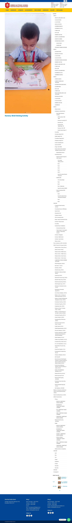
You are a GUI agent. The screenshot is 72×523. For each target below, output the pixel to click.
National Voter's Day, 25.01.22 (60, 373)
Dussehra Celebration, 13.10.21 (60, 330)
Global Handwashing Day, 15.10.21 (60, 328)
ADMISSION (45, 10)
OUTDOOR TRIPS (58, 51)
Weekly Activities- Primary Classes (61, 247)
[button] (25, 112)
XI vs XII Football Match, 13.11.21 (60, 343)
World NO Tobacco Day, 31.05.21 (60, 279)
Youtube (29, 515)
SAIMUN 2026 (58, 45)
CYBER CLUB (57, 30)
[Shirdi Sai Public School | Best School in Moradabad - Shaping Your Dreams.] (17, 5)
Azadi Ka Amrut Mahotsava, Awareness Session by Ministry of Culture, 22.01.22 (60, 366)
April (56, 453)
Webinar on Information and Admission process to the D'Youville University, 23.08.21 (60, 391)
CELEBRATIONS (58, 86)
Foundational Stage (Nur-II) (59, 138)
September (57, 461)
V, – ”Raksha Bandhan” (60, 486)
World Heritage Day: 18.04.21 (60, 263)
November (56, 465)
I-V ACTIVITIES (57, 22)
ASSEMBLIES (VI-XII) (58, 28)
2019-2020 (55, 450)
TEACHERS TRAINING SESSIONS (61, 47)
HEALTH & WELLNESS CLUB (60, 17)
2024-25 (55, 76)
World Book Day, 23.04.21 (59, 269)
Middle (56, 423)
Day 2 (59, 165)
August (56, 459)
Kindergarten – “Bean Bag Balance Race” (60, 478)
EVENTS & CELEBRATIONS (60, 36)
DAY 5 (59, 172)
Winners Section (57, 109)
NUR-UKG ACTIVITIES (59, 53)
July (55, 457)
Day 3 (59, 193)
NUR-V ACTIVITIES (58, 24)
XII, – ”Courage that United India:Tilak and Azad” (61, 482)
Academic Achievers (58, 215)
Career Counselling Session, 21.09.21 (60, 394)
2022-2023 (55, 203)
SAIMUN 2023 (58, 177)
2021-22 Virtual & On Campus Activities (60, 245)
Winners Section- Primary (59, 249)
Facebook (27, 515)
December (56, 467)
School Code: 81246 (54, 5)
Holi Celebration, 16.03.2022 (59, 388)
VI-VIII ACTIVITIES (58, 100)
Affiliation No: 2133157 (63, 4)
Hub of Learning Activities (59, 217)
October (56, 463)
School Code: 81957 (63, 5)
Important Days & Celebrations (60, 225)
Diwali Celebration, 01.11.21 (59, 337)
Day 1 (59, 163)
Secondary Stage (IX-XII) (59, 134)
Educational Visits (58, 213)
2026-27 (55, 15)
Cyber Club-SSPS (58, 144)
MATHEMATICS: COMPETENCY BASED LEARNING (60, 406)
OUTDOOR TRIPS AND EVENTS (60, 84)
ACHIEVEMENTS (28, 10)
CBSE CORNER (37, 10)
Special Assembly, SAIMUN (62, 188)
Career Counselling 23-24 (59, 142)
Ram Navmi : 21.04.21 (58, 265)
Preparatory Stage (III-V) (59, 140)
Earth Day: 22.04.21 (58, 267)
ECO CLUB (57, 32)
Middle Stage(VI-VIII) (58, 136)
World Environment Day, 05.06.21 (60, 281)
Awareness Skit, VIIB (61, 128)
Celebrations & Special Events (60, 111)
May (55, 455)
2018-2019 (55, 469)
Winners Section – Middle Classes (60, 253)
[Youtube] (66, 1)
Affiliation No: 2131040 (54, 4)
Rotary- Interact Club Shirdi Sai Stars (61, 219)
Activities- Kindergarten (59, 234)
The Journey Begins (61, 179)
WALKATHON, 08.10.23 (60, 152)
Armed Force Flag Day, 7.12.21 (60, 349)
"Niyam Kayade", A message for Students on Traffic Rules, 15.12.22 (61, 231)
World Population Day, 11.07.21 (60, 283)
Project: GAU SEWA (58, 146)
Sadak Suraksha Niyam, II (62, 130)
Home (7, 10)
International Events (58, 154)
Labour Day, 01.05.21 (58, 275)
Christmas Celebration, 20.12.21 (60, 354)
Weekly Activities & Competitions (60, 448)
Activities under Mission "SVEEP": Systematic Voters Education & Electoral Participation (60, 334)
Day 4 (59, 170)
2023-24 (55, 106)
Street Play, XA (60, 122)
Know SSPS (13, 10)
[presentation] (6, 63)
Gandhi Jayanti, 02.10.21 (59, 326)
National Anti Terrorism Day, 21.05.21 (61, 277)
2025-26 (55, 49)
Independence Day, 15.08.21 (59, 306)
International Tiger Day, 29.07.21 (60, 315)
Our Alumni (59, 10)
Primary (56, 399)
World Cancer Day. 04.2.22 (59, 375)
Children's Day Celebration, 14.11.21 (61, 339)
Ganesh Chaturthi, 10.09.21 (59, 317)
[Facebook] (64, 1)
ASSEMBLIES (57, 104)
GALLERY (52, 10)
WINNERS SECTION (58, 34)
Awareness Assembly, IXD (62, 120)
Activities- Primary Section (59, 221)
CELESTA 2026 (59, 43)
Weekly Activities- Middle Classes (60, 251)
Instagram (31, 515)
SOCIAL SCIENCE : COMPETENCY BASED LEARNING (60, 438)
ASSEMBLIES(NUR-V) (59, 26)
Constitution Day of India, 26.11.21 (60, 341)
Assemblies (57, 132)
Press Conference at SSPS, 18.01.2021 (60, 243)
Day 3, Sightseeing (61, 186)
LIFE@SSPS (20, 10)
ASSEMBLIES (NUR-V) (59, 74)
